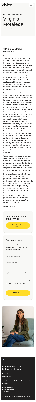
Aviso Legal (5, 391)
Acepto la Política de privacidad (19, 283)
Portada (6, 14)
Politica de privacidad (8, 389)
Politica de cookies (7, 387)
